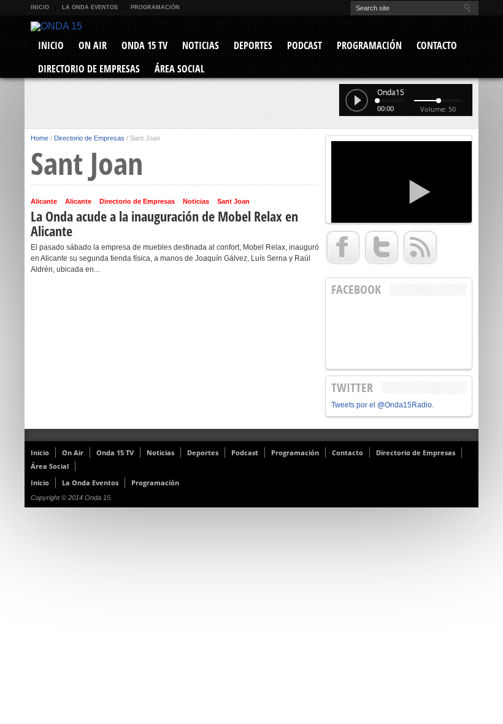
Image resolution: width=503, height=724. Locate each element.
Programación (155, 7)
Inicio (40, 7)
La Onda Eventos (90, 7)
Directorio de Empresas (89, 68)
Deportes (253, 45)
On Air (93, 45)
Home (39, 138)
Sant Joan (233, 201)
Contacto (437, 45)
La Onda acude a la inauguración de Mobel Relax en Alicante (164, 223)
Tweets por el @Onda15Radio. (382, 405)
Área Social (179, 68)
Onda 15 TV (144, 45)
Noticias (200, 45)
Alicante (44, 201)
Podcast (304, 45)
